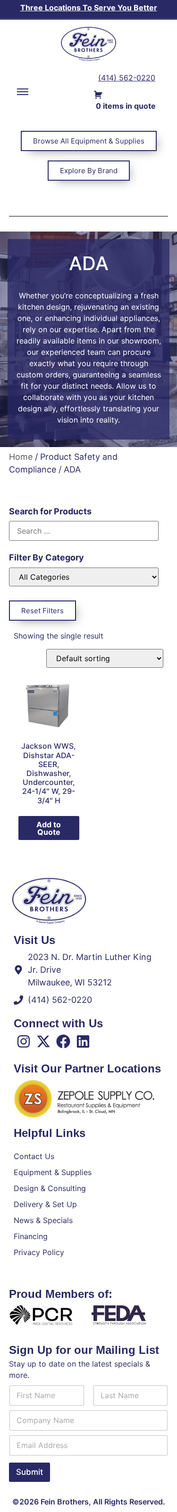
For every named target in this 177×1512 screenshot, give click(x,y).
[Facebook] (63, 1041)
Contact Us (34, 1156)
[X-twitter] (43, 1041)
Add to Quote (48, 828)
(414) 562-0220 (126, 77)
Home (21, 457)
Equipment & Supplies (53, 1172)
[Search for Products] (84, 531)
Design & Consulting (50, 1188)
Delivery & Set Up (45, 1204)
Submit (29, 1472)
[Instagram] (24, 1041)
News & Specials (43, 1220)
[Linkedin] (83, 1041)
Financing (31, 1236)
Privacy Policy (39, 1252)
